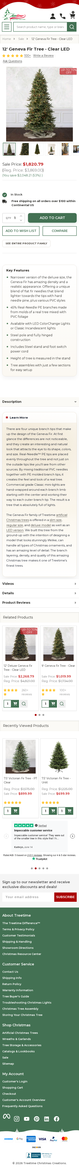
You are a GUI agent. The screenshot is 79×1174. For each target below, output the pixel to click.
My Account (13, 1074)
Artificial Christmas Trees (20, 1033)
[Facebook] (56, 1119)
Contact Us (10, 971)
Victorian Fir (49, 778)
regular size (14, 525)
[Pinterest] (36, 1119)
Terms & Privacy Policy (18, 929)
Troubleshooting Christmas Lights (26, 1002)
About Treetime (16, 915)
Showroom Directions (18, 948)
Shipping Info (12, 978)
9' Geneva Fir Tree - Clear (58, 665)
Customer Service (18, 964)
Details (8, 593)
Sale (5, 1057)
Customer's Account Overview (23, 1100)
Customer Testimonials (18, 935)
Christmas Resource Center (21, 954)
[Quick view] (24, 704)
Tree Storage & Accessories (21, 1045)
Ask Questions (12, 61)
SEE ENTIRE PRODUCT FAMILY (26, 243)
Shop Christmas (16, 1025)
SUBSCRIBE (65, 897)
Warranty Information (17, 990)
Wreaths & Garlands (16, 1039)
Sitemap (8, 1063)
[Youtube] (26, 1119)
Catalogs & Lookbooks (18, 1051)
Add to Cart (52, 218)
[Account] (53, 16)
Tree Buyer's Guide (15, 996)
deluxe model (41, 525)
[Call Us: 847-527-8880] (62, 16)
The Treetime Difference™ (21, 923)
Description (11, 402)
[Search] (72, 27)
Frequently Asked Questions (22, 1106)
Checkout (9, 1094)
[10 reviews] (13, 55)
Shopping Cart (12, 1087)
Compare (60, 231)
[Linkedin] (46, 1119)
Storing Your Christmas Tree (22, 1015)
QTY (8, 218)
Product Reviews (16, 602)
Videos (8, 584)
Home (6, 39)
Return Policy (11, 984)
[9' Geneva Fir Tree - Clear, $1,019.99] (58, 644)
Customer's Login (14, 1081)
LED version (15, 530)
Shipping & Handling (17, 941)
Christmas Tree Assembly (20, 1008)
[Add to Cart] (15, 704)
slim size (56, 520)
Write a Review (43, 55)
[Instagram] (17, 1119)
